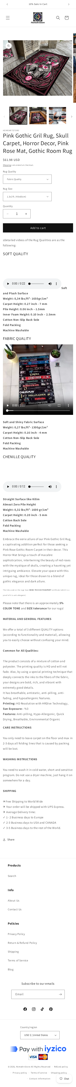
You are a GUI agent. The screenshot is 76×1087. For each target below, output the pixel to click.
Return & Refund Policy (22, 943)
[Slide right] (71, 116)
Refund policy (61, 1066)
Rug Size (7, 188)
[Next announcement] (69, 4)
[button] (8, 18)
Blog (10, 969)
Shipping (7, 165)
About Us (13, 900)
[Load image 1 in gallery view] (18, 115)
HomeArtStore (23, 1066)
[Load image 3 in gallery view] (57, 115)
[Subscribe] (60, 994)
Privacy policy (20, 1072)
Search (12, 876)
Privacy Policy (16, 934)
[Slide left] (4, 116)
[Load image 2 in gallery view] (38, 115)
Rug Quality (9, 171)
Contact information (39, 1078)
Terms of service (39, 1072)
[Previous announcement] (7, 4)
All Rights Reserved (40, 1066)
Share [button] (11, 839)
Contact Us (15, 909)
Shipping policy (59, 1072)
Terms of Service (18, 960)
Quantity (8, 206)
